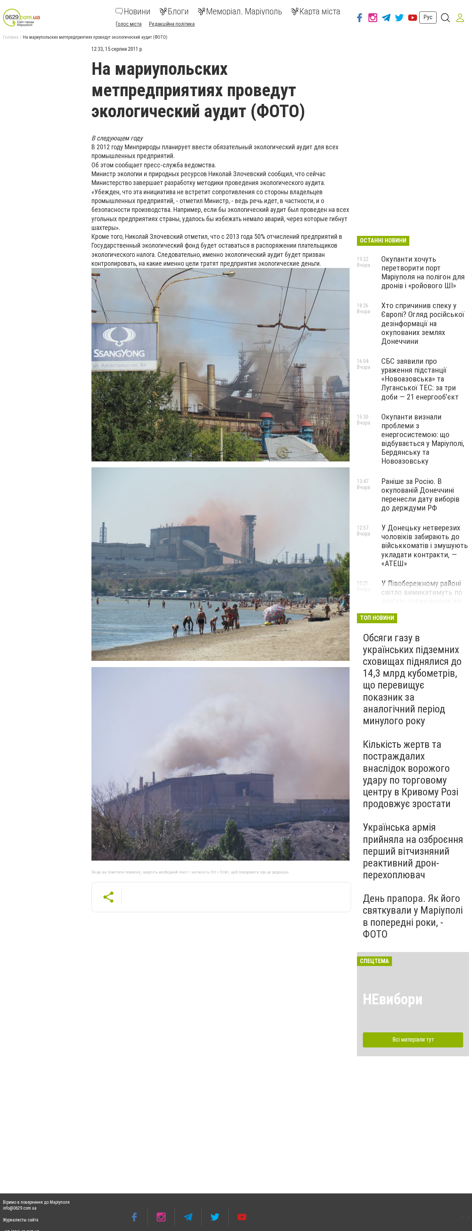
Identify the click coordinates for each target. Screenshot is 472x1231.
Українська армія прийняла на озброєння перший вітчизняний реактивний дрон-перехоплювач (413, 851)
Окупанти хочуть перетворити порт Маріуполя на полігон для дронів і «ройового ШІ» (423, 272)
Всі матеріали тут (413, 1039)
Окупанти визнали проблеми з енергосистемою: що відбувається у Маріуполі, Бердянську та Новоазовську (422, 439)
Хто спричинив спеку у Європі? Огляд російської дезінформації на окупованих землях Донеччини (422, 323)
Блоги (178, 11)
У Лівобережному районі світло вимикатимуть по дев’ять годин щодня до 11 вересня (421, 596)
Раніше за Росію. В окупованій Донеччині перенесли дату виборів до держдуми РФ (420, 494)
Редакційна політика (172, 24)
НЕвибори (393, 999)
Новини (137, 11)
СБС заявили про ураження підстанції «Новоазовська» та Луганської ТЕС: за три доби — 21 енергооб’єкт (420, 379)
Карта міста (319, 11)
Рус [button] (428, 17)
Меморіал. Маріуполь (244, 11)
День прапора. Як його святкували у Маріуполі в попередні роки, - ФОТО (413, 916)
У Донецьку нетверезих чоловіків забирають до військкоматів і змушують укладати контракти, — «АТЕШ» (424, 545)
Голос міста (129, 24)
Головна (10, 37)
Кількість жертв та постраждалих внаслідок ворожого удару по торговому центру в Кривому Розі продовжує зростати (410, 774)
